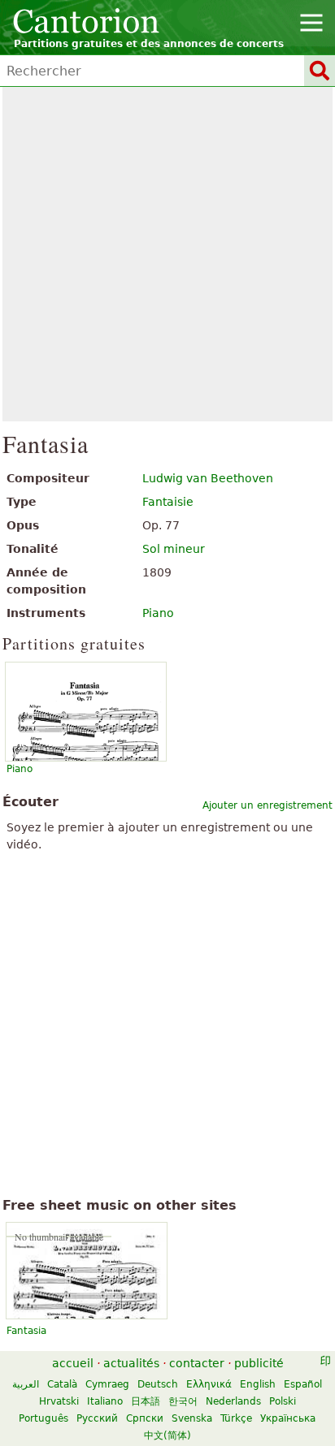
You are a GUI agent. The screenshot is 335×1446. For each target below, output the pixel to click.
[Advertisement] (167, 254)
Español (303, 1384)
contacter (196, 1363)
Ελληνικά (209, 1384)
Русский (97, 1418)
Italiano (105, 1401)
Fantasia (26, 1330)
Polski (282, 1401)
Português (43, 1418)
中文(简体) (167, 1435)
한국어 (183, 1401)
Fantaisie (168, 501)
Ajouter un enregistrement (267, 805)
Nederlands (233, 1401)
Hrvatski (59, 1401)
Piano (158, 612)
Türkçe (236, 1418)
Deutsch (157, 1384)
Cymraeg (107, 1384)
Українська (287, 1418)
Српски (144, 1418)
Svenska (192, 1418)
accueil (73, 1363)
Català (62, 1384)
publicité (259, 1363)
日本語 (145, 1401)
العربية (25, 1384)
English (258, 1384)
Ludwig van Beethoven (207, 478)
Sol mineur (173, 548)
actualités (131, 1363)
